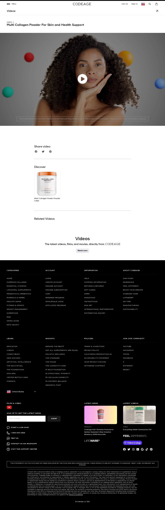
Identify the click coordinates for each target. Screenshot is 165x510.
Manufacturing (131, 305)
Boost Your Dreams (133, 290)
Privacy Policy (91, 350)
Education (12, 346)
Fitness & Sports (15, 305)
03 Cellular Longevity (57, 377)
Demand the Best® (55, 346)
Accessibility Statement (96, 358)
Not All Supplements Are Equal (62, 350)
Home (9, 278)
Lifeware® (128, 297)
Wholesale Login (55, 301)
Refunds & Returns (94, 286)
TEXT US (15, 438)
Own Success (14, 358)
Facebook (128, 358)
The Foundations (15, 369)
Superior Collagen (17, 282)
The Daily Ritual (15, 366)
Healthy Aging (14, 301)
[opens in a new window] (157, 11)
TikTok (126, 354)
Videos (10, 350)
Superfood (12, 313)
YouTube (127, 346)
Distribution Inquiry (94, 313)
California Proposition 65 (98, 354)
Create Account (54, 282)
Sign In (134, 4)
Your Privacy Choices (95, 362)
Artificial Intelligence (19, 362)
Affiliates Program (56, 305)
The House (51, 362)
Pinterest (128, 366)
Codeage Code (130, 294)
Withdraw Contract (94, 366)
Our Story (128, 278)
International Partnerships (99, 309)
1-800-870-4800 (18, 433)
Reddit (126, 369)
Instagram (128, 350)
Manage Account (54, 286)
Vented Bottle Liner (17, 377)
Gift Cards (90, 290)
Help (86, 278)
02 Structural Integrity (58, 373)
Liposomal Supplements (19, 290)
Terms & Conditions (94, 346)
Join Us (125, 4)
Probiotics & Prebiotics (19, 294)
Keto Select (13, 324)
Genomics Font (53, 385)
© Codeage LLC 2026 (82, 501)
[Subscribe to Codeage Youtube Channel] (9, 408)
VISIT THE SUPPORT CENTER (24, 449)
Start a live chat (20, 427)
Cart (48, 294)
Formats (11, 381)
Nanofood (89, 297)
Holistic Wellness (55, 354)
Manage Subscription (57, 290)
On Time (127, 301)
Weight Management (17, 309)
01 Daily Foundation (56, 369)
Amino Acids (13, 321)
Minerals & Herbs (16, 297)
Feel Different (131, 286)
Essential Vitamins (16, 286)
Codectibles (13, 354)
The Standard (53, 358)
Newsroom (128, 282)
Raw (9, 317)
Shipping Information (95, 282)
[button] (11, 4)
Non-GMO (11, 373)
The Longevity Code (56, 366)
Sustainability (130, 309)
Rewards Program (55, 297)
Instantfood (91, 301)
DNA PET (88, 305)
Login (48, 278)
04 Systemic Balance (56, 381)
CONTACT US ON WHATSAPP (24, 443)
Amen (87, 294)
